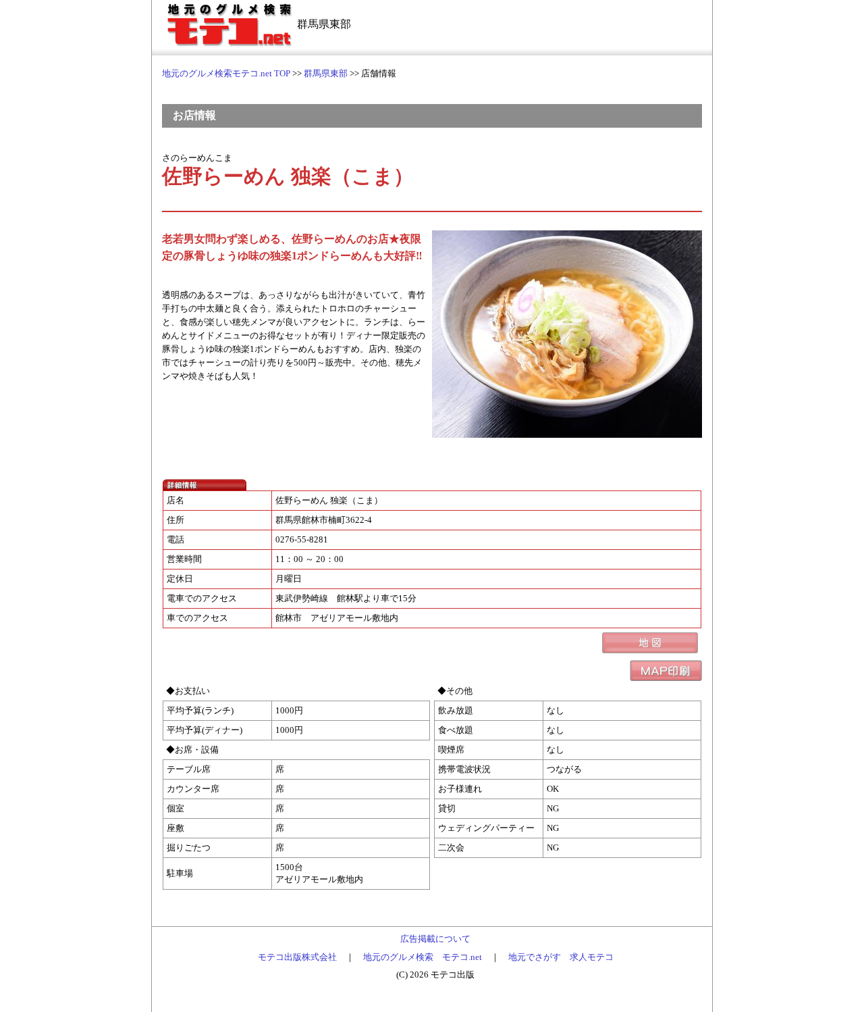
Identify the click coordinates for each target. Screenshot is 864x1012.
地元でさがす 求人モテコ (561, 957)
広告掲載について (435, 939)
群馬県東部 (326, 73)
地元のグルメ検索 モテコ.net (422, 957)
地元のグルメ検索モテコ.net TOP (226, 73)
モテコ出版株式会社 (297, 957)
